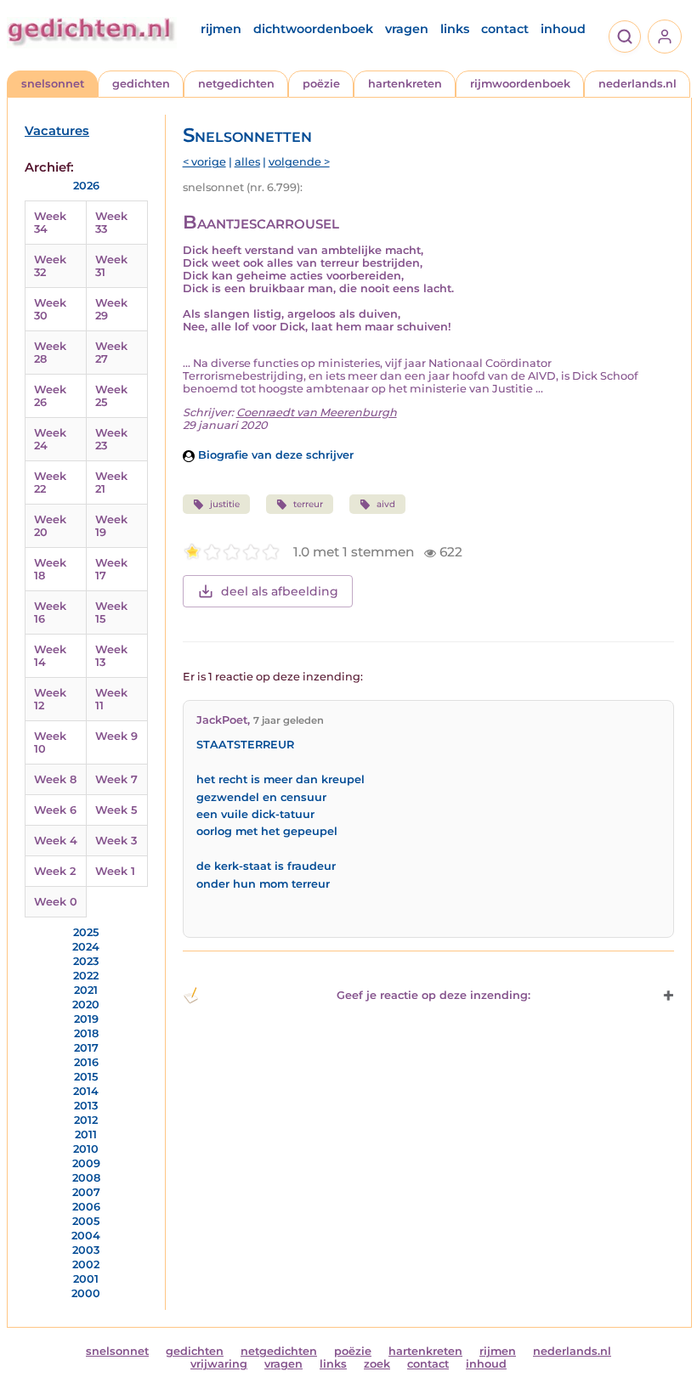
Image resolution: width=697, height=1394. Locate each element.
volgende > (299, 161)
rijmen (221, 29)
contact (505, 29)
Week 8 (55, 779)
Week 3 (116, 840)
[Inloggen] (665, 37)
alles (247, 161)
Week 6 (55, 810)
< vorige (204, 161)
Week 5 (116, 810)
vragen (406, 29)
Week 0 (55, 901)
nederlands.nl (637, 83)
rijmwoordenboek (520, 83)
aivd (386, 504)
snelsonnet (52, 83)
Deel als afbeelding (279, 591)
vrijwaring (218, 1363)
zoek (377, 1363)
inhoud (563, 29)
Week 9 (116, 736)
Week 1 (115, 871)
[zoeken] (625, 36)
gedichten (141, 83)
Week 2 (55, 871)
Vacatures (57, 130)
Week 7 (116, 779)
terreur (308, 504)
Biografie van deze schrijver (274, 455)
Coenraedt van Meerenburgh (316, 412)
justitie (225, 504)
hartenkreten (405, 83)
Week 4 (55, 840)
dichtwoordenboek (313, 29)
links (454, 29)
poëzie (321, 83)
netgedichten (236, 83)
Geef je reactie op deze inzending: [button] (433, 995)
